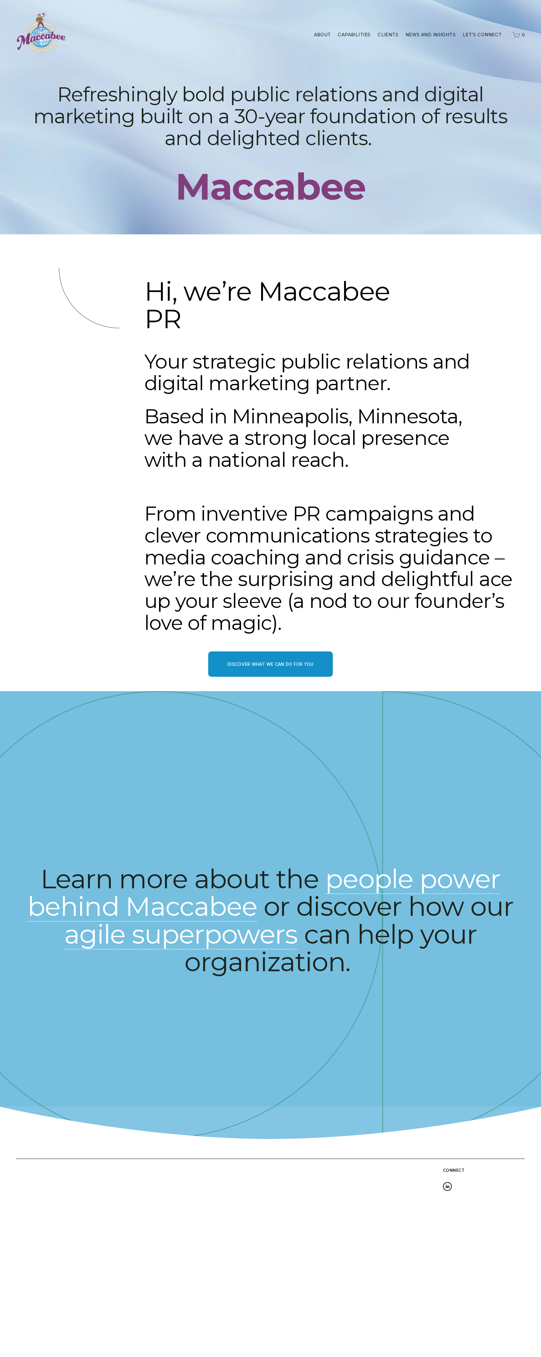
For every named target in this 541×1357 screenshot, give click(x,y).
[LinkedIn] (447, 1186)
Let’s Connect (482, 35)
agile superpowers (180, 934)
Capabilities (354, 35)
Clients (388, 35)
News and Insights (430, 35)
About (322, 35)
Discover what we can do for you (270, 664)
